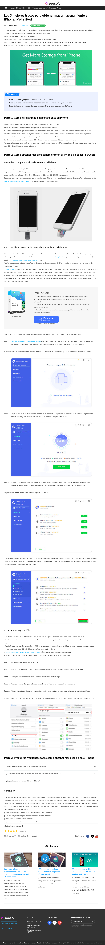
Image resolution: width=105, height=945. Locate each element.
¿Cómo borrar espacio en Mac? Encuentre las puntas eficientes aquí (49, 871)
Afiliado (39, 943)
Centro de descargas (10, 923)
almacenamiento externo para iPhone (17, 181)
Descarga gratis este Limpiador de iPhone (26, 341)
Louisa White (25, 25)
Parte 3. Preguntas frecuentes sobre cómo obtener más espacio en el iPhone (40, 106)
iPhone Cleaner (9, 269)
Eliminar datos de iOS (23, 8)
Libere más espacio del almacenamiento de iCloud (23, 652)
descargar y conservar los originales (24, 260)
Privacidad (20, 943)
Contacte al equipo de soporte (34, 931)
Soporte (26, 943)
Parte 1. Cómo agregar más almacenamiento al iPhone (31, 100)
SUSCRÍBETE (78, 921)
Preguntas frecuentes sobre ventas (33, 926)
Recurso (12, 8)
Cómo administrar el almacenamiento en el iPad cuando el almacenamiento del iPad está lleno (16, 873)
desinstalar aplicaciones (57, 257)
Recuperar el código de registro (34, 922)
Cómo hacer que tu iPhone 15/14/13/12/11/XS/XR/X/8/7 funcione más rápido (84, 871)
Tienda (10, 928)
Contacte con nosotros (50, 943)
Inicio (5, 8)
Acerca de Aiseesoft (9, 943)
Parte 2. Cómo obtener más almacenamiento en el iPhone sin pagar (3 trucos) (40, 103)
